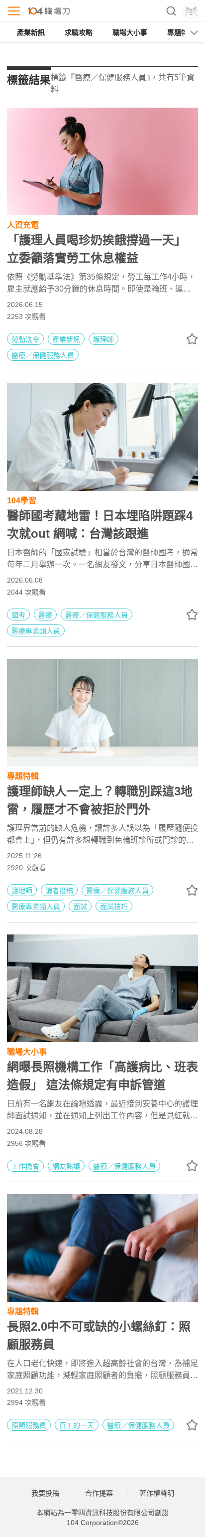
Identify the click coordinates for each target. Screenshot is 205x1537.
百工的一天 (76, 1425)
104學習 (21, 499)
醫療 (45, 615)
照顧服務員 (28, 1425)
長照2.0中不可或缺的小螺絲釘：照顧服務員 (99, 1335)
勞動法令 (25, 339)
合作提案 (99, 1493)
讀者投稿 (59, 891)
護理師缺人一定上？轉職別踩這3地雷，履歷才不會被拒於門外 (100, 800)
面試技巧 (114, 907)
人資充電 (23, 224)
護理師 (103, 339)
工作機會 (25, 1166)
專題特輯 (181, 32)
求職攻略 (79, 32)
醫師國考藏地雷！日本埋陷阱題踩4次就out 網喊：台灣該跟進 (100, 524)
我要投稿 (45, 1493)
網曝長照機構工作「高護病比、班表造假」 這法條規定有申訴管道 (102, 1075)
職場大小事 (129, 32)
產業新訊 (31, 32)
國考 (18, 615)
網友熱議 (66, 1166)
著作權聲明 (156, 1493)
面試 (80, 907)
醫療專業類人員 (35, 631)
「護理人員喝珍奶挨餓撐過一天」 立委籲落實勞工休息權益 (96, 249)
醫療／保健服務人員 (42, 355)
